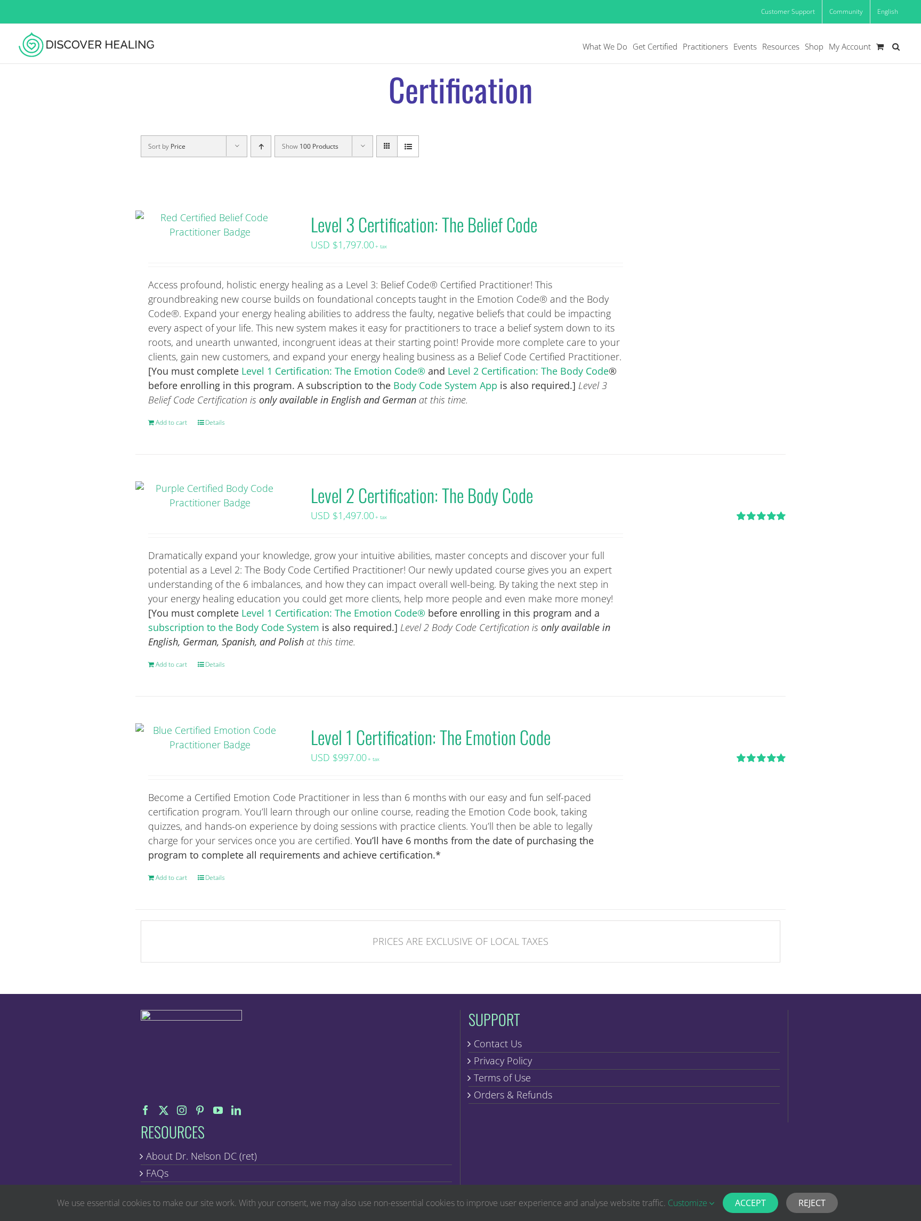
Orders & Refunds (513, 1094)
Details (215, 422)
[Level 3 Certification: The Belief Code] (210, 225)
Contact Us (498, 1043)
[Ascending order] (261, 146)
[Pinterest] (200, 1110)
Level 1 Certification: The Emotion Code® (333, 371)
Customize (688, 1203)
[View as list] (408, 146)
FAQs (157, 1173)
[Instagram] (182, 1110)
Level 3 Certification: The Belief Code (424, 224)
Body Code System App (445, 385)
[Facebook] (145, 1110)
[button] (896, 46)
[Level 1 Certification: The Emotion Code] (210, 737)
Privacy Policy (503, 1060)
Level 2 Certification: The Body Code (528, 371)
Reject (812, 1203)
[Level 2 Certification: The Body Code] (210, 495)
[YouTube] (218, 1110)
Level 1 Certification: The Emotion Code (431, 736)
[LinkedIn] (236, 1110)
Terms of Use (502, 1077)
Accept (750, 1203)
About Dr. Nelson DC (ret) (201, 1156)
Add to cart (171, 422)
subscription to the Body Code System (233, 627)
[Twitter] (163, 1110)
